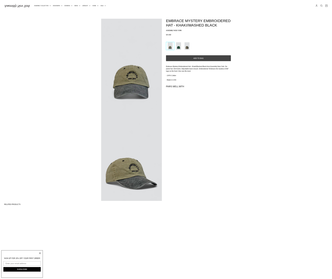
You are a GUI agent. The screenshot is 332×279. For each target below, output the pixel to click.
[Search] (321, 5)
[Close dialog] (40, 253)
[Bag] (326, 5)
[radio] (170, 46)
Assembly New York (174, 30)
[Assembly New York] (17, 5)
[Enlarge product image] (131, 64)
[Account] (316, 5)
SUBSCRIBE (22, 269)
